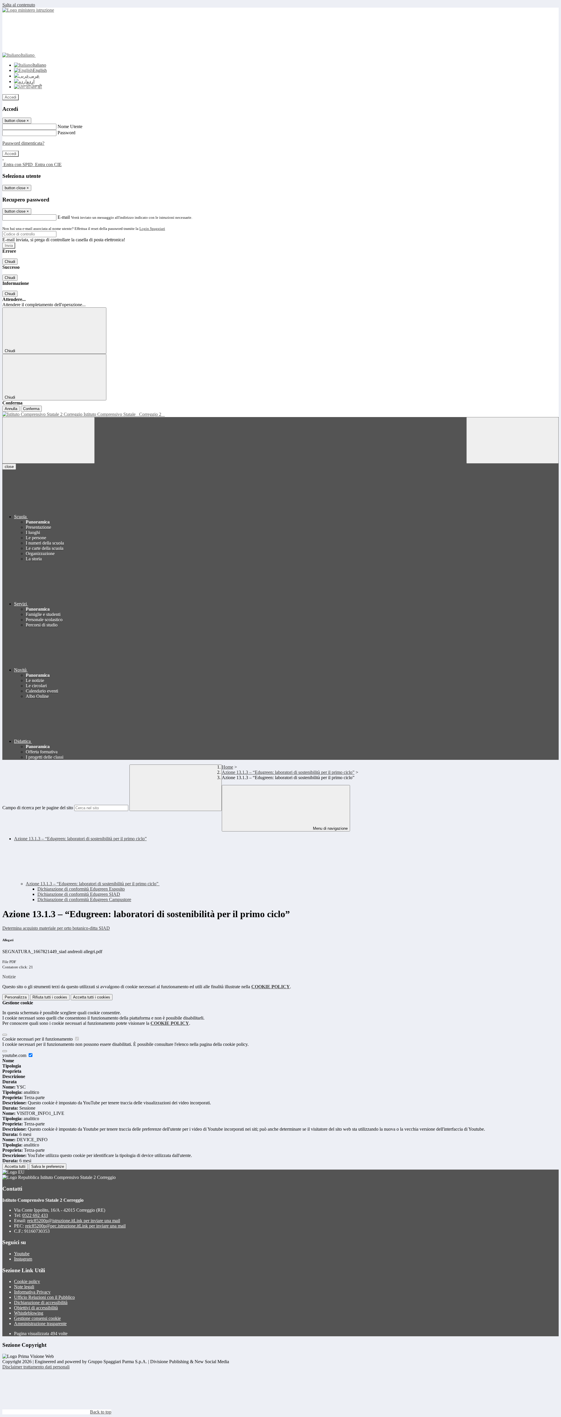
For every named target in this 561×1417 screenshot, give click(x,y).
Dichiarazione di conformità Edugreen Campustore (84, 899)
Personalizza (16, 997)
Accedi (10, 97)
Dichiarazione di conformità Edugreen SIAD (78, 894)
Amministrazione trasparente (40, 1323)
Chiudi (10, 261)
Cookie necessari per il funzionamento (38, 1039)
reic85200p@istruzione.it (73, 1220)
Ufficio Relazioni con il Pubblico (44, 1297)
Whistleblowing (28, 1313)
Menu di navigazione (330, 828)
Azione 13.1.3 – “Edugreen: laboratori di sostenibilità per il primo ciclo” (288, 772)
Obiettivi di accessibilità (36, 1307)
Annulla (11, 409)
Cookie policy (27, 1281)
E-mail (64, 217)
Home (227, 767)
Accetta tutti (91, 997)
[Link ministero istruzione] (28, 10)
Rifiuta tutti (49, 997)
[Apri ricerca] (512, 440)
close (9, 466)
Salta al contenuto (18, 4)
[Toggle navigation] (48, 440)
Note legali (24, 1286)
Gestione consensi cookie (37, 1318)
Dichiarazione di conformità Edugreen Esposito (81, 888)
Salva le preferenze (47, 1166)
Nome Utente (70, 126)
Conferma (31, 409)
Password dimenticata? (23, 143)
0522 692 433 (35, 1215)
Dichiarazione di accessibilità (40, 1302)
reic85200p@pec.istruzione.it (75, 1225)
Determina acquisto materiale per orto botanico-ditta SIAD (56, 928)
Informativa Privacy (32, 1291)
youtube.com (14, 1055)
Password (66, 132)
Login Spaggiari (152, 228)
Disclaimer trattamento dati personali (36, 1366)
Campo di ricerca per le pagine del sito (37, 807)
